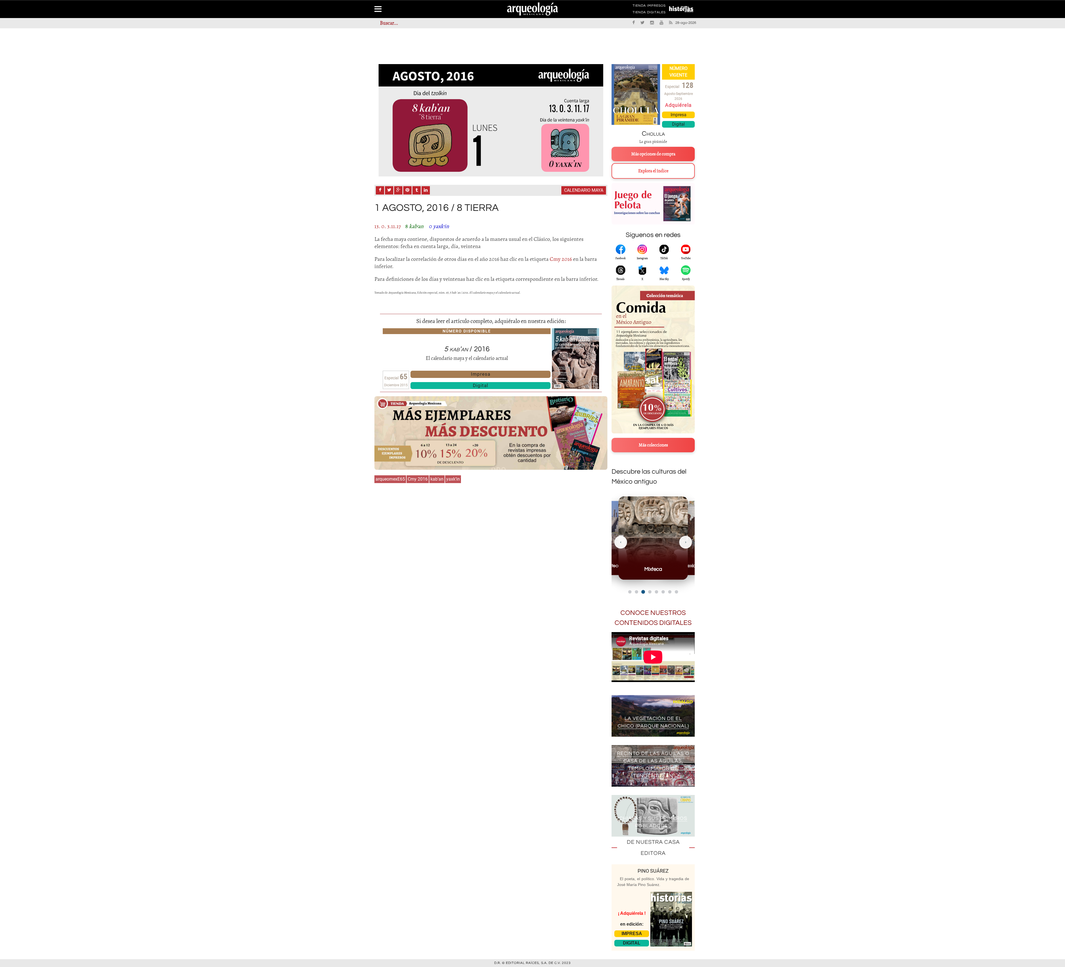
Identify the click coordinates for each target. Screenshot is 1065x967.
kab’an (436, 479)
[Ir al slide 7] (669, 592)
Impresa (480, 374)
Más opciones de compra (653, 154)
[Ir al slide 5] (656, 592)
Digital (480, 385)
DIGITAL (631, 943)
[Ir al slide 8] (676, 592)
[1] (491, 120)
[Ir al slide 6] (663, 592)
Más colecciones (653, 445)
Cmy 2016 (418, 479)
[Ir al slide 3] (643, 592)
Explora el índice (653, 171)
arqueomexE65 (390, 479)
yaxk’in (453, 479)
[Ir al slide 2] (636, 592)
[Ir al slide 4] (649, 592)
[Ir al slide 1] (630, 592)
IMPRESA (632, 933)
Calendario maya (583, 190)
